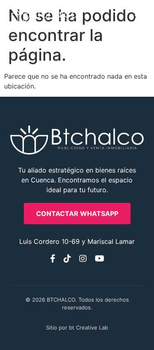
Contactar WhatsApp (77, 213)
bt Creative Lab (88, 327)
